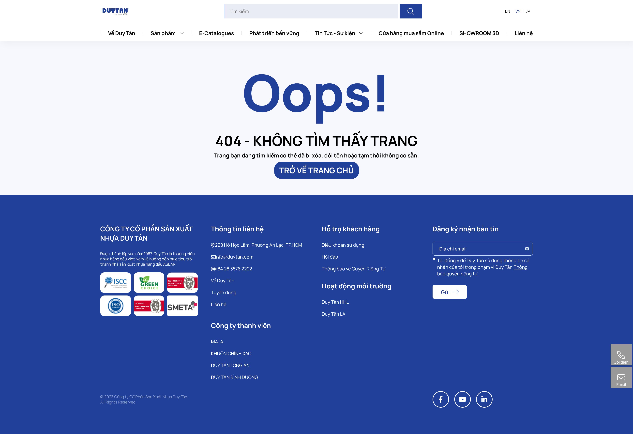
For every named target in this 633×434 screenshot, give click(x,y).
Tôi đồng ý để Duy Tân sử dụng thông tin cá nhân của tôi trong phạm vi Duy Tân (483, 267)
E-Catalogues (216, 33)
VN (517, 11)
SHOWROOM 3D (479, 33)
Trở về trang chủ (316, 170)
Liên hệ (524, 33)
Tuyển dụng (223, 292)
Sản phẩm (163, 33)
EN (507, 11)
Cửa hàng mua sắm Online (411, 33)
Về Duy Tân (121, 33)
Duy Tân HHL (335, 302)
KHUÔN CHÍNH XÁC (231, 353)
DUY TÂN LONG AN (230, 365)
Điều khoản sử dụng (343, 245)
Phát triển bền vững (274, 33)
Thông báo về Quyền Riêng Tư (353, 268)
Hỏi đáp (330, 257)
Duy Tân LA (333, 314)
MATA (217, 341)
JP (528, 11)
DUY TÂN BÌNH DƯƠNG (234, 377)
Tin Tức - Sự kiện (335, 33)
